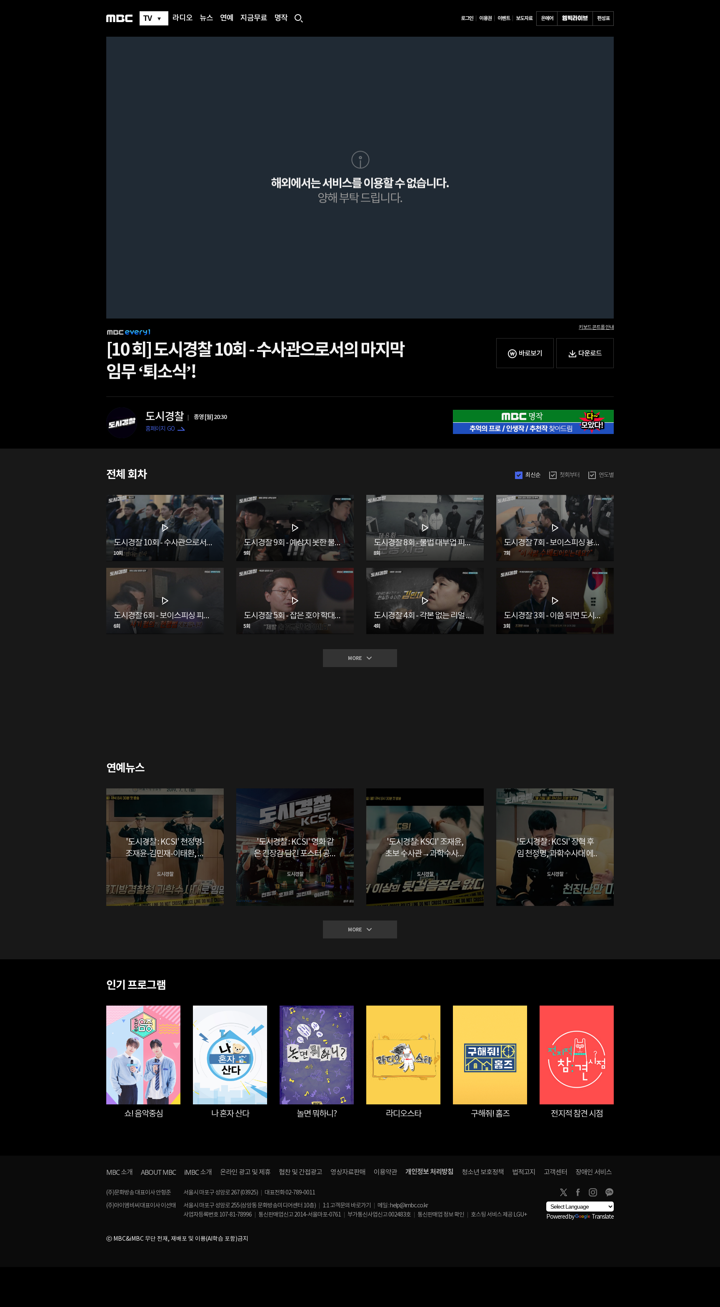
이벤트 (504, 18)
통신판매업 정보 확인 (441, 1215)
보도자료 (524, 18)
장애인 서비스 (593, 1172)
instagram (593, 1192)
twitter (563, 1192)
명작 (281, 18)
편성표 (603, 18)
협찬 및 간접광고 (300, 1172)
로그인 (467, 18)
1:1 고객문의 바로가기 (346, 1205)
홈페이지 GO (160, 429)
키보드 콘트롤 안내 (596, 327)
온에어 (547, 18)
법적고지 (523, 1172)
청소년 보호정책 (483, 1172)
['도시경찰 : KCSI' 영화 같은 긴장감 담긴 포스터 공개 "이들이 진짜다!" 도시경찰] (295, 791)
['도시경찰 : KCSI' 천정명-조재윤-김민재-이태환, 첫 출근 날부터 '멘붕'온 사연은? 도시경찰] (165, 791)
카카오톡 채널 (609, 1192)
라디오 (182, 18)
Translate (603, 1217)
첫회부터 (570, 475)
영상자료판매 (347, 1172)
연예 (226, 18)
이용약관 (385, 1172)
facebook (577, 1192)
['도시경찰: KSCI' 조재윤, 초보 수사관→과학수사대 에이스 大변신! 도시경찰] (425, 791)
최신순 (532, 475)
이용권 (485, 18)
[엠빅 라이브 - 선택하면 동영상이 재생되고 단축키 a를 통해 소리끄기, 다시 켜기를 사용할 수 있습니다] (575, 18)
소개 (119, 1172)
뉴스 (206, 18)
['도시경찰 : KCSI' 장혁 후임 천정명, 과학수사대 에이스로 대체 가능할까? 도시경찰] (555, 791)
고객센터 (555, 1172)
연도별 (606, 475)
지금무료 (253, 18)
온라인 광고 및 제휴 (245, 1172)
